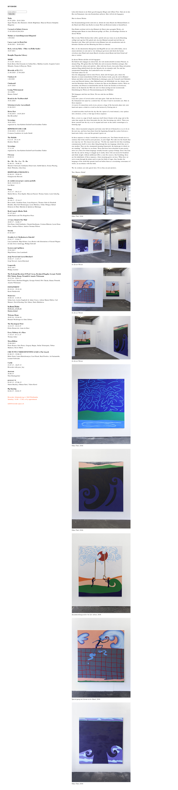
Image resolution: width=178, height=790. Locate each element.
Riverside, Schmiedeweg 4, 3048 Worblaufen (23, 397)
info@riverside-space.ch (16, 404)
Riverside (12, 6)
